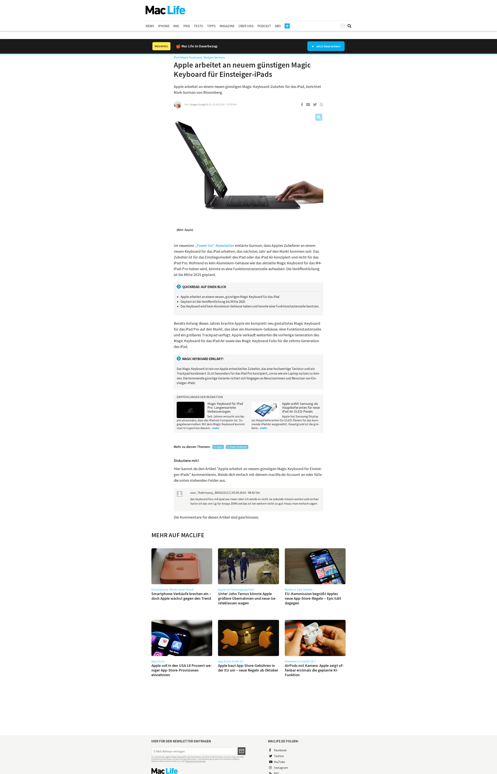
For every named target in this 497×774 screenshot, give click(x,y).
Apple (219, 447)
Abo (278, 26)
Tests (198, 26)
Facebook (280, 750)
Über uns (246, 26)
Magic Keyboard (238, 447)
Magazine (227, 26)
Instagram (281, 768)
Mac (176, 26)
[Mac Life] (198, 771)
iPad (186, 26)
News (150, 26)
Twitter (279, 756)
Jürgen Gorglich (199, 104)
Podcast (264, 26)
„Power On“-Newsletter (214, 245)
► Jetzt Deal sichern (326, 46)
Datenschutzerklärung (195, 761)
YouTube (279, 762)
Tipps (211, 26)
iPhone (163, 26)
